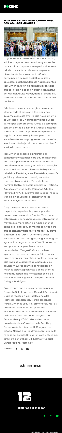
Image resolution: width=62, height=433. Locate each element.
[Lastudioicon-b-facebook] (44, 415)
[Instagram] (51, 415)
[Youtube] (57, 415)
